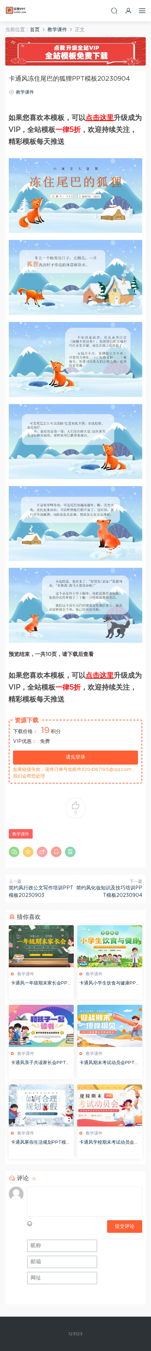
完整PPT (15, 10)
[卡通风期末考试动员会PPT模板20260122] (109, 1026)
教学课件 (25, 92)
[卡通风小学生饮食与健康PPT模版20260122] (109, 946)
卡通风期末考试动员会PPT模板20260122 (109, 1064)
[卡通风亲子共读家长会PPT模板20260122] (41, 1026)
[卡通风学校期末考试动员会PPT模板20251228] (109, 1105)
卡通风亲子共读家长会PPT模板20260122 (41, 1064)
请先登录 (75, 757)
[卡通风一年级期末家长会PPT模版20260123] (41, 946)
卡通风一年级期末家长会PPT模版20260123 (41, 984)
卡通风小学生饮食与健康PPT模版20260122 (109, 984)
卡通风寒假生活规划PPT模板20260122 (41, 1143)
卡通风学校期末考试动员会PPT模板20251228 (108, 1143)
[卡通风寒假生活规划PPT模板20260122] (41, 1105)
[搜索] (114, 10)
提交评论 (124, 1226)
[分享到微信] (14, 852)
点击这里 (100, 117)
